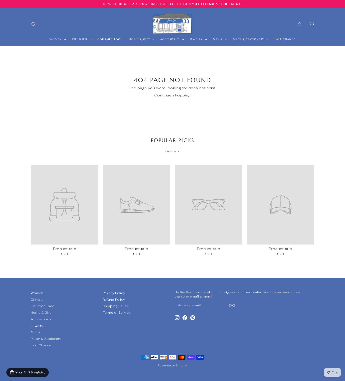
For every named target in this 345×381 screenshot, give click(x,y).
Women (56, 39)
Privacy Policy (114, 293)
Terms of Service (117, 312)
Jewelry (197, 39)
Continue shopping (172, 95)
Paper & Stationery (249, 39)
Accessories (170, 39)
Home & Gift (140, 39)
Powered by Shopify (172, 365)
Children (80, 39)
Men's (218, 39)
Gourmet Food (110, 39)
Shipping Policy (116, 306)
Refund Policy (114, 299)
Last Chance (285, 39)
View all (172, 151)
